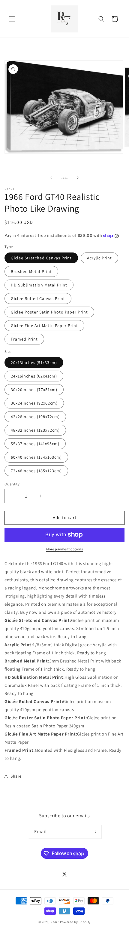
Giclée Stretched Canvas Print (41, 258)
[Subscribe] (94, 832)
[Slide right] (77, 177)
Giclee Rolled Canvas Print (38, 298)
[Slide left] (51, 177)
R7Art (54, 922)
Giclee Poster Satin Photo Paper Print (49, 312)
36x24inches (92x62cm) (34, 403)
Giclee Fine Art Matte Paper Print (44, 325)
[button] (12, 19)
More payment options (64, 549)
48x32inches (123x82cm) (35, 430)
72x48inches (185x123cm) (36, 470)
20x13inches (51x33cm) (34, 362)
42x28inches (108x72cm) (35, 416)
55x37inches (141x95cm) (35, 443)
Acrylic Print (99, 258)
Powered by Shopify (75, 922)
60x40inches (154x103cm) (36, 457)
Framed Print (24, 339)
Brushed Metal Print (31, 271)
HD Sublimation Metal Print (39, 285)
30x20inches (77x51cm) (34, 389)
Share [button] (16, 776)
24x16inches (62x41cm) (34, 376)
